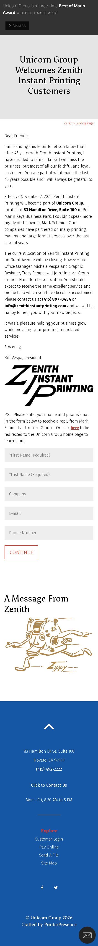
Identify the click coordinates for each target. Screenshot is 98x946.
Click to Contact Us (49, 785)
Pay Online (49, 847)
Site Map (49, 863)
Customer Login (49, 839)
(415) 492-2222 (49, 769)
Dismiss (19, 26)
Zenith (68, 123)
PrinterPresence (60, 924)
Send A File (49, 855)
